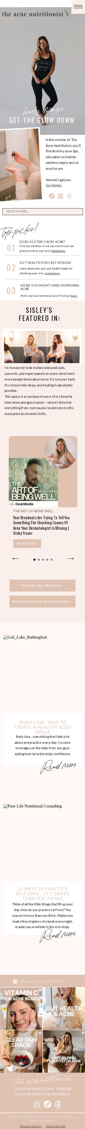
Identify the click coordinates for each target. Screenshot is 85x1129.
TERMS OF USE (55, 1125)
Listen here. (52, 273)
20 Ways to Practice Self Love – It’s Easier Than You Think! (43, 893)
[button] (35, 560)
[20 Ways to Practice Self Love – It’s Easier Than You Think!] (42, 843)
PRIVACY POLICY (31, 1125)
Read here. (58, 250)
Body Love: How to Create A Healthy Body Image (43, 727)
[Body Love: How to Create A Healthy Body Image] (42, 674)
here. (74, 295)
